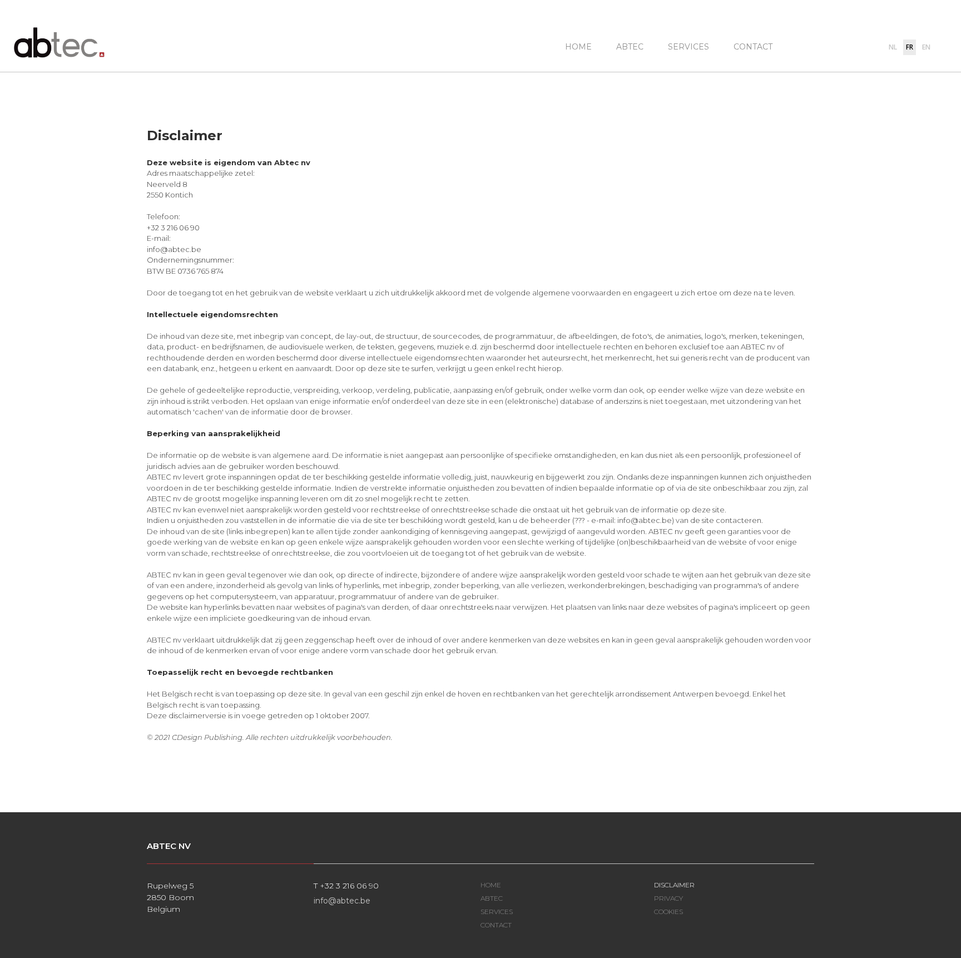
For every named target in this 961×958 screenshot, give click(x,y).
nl (893, 47)
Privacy (668, 898)
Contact (753, 47)
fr (909, 47)
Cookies (668, 911)
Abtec (629, 47)
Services (688, 47)
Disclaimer (674, 885)
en (926, 47)
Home (578, 47)
